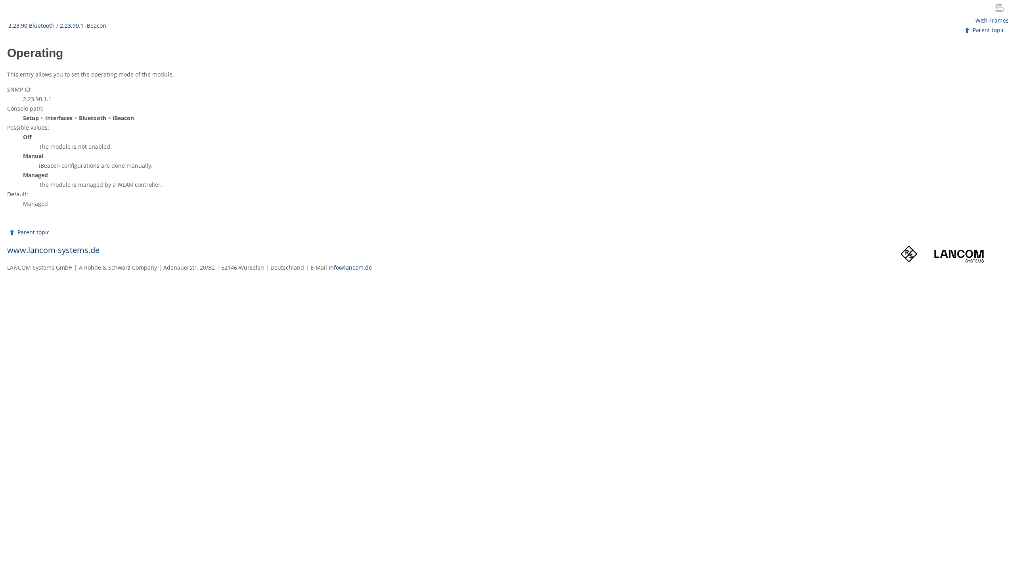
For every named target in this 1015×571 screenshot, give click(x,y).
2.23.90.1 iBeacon (83, 25)
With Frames (992, 20)
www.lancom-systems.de (53, 250)
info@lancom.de (350, 267)
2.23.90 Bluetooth (31, 25)
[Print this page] (1001, 9)
